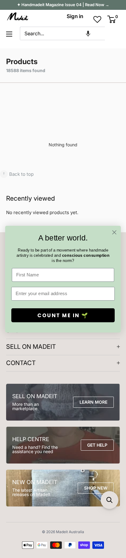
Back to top (18, 173)
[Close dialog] (114, 232)
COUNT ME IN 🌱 (62, 315)
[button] (88, 33)
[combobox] (62, 33)
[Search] (112, 33)
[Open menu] (9, 34)
